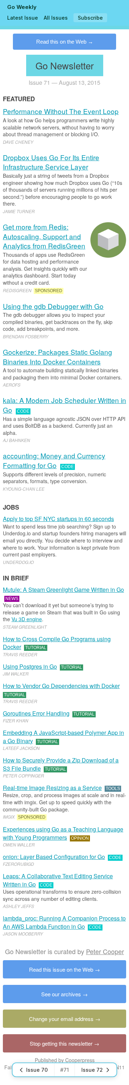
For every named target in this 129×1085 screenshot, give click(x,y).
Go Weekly (22, 7)
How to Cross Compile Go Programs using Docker (57, 643)
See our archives (61, 994)
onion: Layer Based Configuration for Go (54, 857)
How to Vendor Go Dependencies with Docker (61, 686)
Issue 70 (37, 1070)
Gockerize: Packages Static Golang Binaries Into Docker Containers (57, 356)
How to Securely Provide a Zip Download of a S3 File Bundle (61, 764)
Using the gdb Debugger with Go (53, 306)
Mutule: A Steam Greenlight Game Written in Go (63, 589)
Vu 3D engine (26, 619)
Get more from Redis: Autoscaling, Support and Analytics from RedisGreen (44, 236)
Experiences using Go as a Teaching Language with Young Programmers (63, 833)
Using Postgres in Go (30, 666)
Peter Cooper (105, 951)
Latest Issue (22, 18)
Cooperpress (80, 1060)
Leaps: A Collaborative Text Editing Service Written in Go (58, 880)
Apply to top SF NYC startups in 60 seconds (58, 519)
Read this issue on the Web (61, 969)
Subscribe (90, 18)
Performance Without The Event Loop (61, 111)
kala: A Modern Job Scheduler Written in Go (64, 404)
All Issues (56, 18)
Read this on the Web (61, 42)
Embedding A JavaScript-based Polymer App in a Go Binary (63, 736)
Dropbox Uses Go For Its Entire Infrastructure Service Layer (51, 162)
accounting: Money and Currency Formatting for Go (54, 460)
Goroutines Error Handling (36, 713)
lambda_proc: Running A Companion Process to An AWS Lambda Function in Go (64, 922)
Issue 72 (92, 1070)
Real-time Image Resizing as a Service (52, 788)
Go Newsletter (64, 65)
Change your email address (61, 1018)
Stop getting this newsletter (61, 1043)
